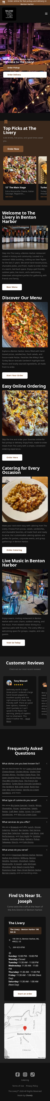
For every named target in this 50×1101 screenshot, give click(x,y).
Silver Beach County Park (23, 867)
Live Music (34, 833)
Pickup (36, 839)
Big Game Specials (19, 805)
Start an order (25, 993)
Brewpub (15, 827)
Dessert (14, 830)
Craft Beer (13, 811)
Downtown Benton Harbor (23, 855)
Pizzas (16, 808)
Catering (6, 830)
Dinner (37, 827)
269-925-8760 (19, 947)
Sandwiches (25, 808)
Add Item (9, 197)
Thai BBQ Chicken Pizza (12, 780)
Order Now (13, 148)
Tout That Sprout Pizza (31, 777)
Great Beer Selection (11, 833)
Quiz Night (24, 836)
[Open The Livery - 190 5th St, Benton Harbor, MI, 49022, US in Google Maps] (25, 1031)
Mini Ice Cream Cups (27, 814)
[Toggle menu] (46, 13)
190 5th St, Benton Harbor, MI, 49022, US (25, 940)
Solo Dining (28, 842)
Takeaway (6, 842)
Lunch (30, 827)
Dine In (15, 842)
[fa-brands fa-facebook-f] (17, 1074)
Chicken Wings (22, 771)
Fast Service (35, 830)
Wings (38, 805)
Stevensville (7, 864)
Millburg (24, 858)
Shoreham (23, 861)
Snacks (31, 805)
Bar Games (24, 830)
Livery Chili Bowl (33, 768)
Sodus (32, 861)
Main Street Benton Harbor (29, 870)
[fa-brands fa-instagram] (25, 1074)
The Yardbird (8, 786)
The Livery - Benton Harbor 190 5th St (24, 930)
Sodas (21, 811)
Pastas (5, 811)
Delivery (29, 839)
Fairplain (14, 861)
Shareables (7, 808)
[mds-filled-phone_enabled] (32, 1074)
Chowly (29, 1095)
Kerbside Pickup (17, 839)
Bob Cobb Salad (22, 786)
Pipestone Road (9, 870)
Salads (34, 808)
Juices (27, 811)
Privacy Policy (32, 1086)
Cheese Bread (8, 771)
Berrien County (8, 873)
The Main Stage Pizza (25, 774)
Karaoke (25, 833)
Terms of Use (18, 1086)
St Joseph (18, 864)
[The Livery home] (9, 14)
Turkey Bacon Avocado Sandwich (26, 783)
